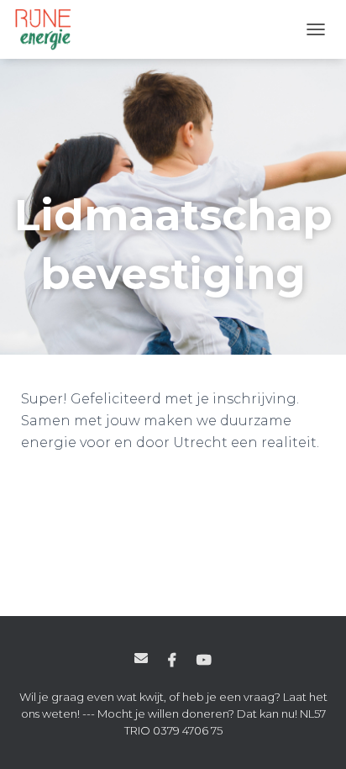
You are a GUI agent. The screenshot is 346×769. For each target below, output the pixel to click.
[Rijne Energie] (49, 29)
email (141, 658)
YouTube (204, 660)
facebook (172, 660)
